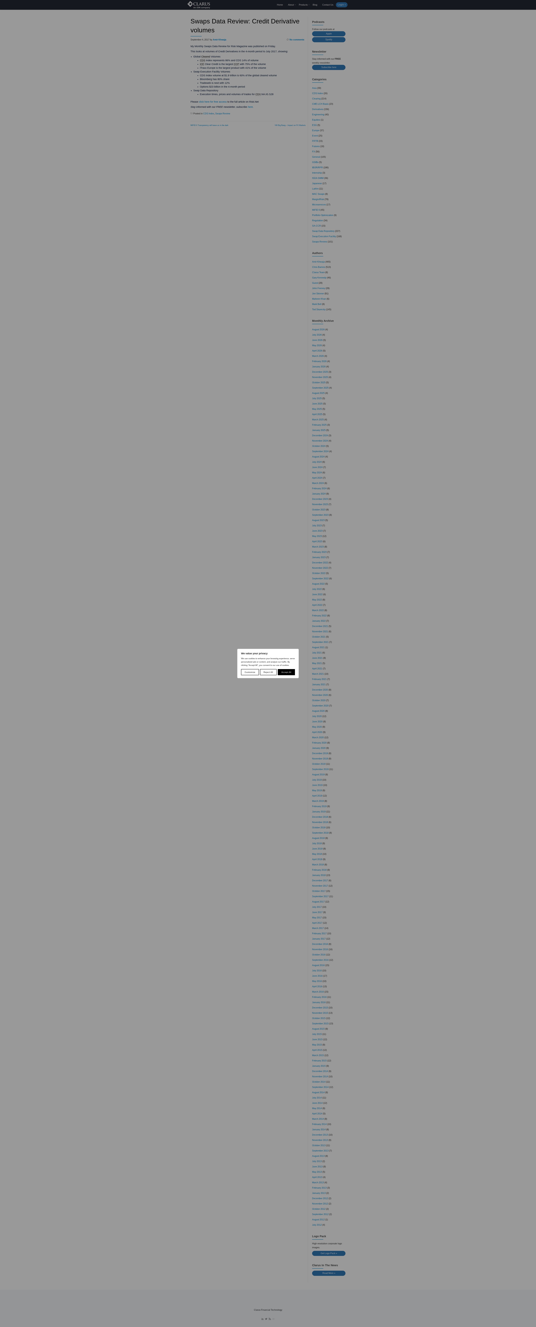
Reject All (268, 672)
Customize (250, 672)
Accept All (286, 672)
